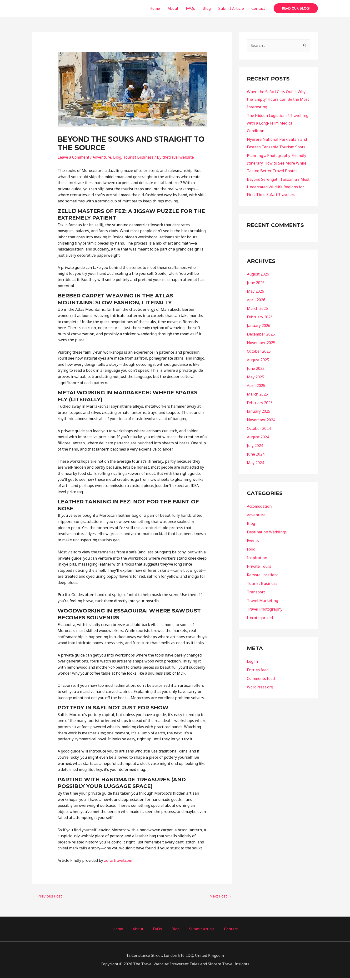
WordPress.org (260, 687)
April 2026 (256, 299)
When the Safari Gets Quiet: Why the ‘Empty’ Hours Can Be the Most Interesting (278, 99)
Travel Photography (264, 609)
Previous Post (47, 896)
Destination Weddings (267, 532)
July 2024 (255, 445)
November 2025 (261, 342)
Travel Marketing (262, 600)
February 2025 (260, 402)
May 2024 (255, 462)
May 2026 (255, 291)
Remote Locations (263, 574)
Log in (252, 661)
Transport (256, 592)
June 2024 (256, 454)
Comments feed (261, 678)
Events (253, 540)
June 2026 (256, 282)
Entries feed (258, 669)
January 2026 (258, 325)
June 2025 (256, 368)
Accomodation (259, 506)
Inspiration (257, 557)
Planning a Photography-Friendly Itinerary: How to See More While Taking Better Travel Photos (276, 163)
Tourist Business (138, 157)
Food (251, 549)
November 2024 (261, 419)
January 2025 (258, 411)
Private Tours (259, 566)
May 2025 (255, 377)
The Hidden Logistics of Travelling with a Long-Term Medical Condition (277, 123)
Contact (258, 8)
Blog (207, 8)
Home (155, 8)
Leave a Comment (73, 157)
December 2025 (261, 334)
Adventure (102, 157)
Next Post (221, 896)
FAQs (190, 8)
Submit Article (231, 8)
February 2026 (260, 317)
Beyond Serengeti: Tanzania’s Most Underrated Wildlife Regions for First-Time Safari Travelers (278, 187)
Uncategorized (260, 617)
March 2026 (257, 308)
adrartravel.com (118, 860)
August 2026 (258, 274)
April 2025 (256, 385)
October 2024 (259, 428)
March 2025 (257, 394)
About (173, 8)
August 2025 (258, 359)
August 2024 (258, 437)
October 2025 (259, 351)
